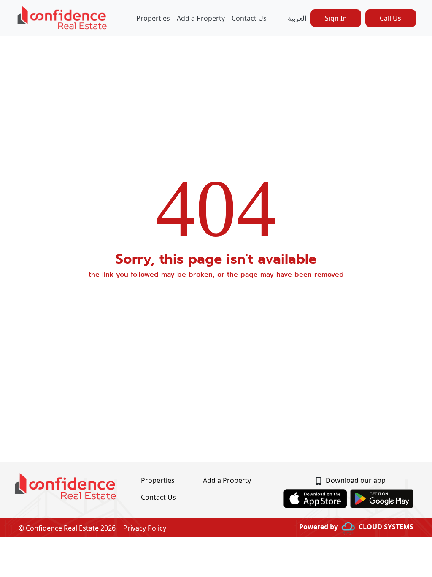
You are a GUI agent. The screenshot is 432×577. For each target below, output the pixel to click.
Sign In (336, 18)
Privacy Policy (144, 528)
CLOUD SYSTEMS (386, 526)
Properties (153, 18)
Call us (390, 18)
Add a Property (201, 18)
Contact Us (249, 18)
